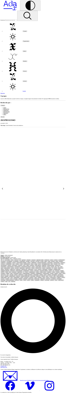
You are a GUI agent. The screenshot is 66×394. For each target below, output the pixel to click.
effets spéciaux (38, 265)
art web (42, 261)
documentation (4, 265)
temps (21, 280)
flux (58, 266)
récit (8, 277)
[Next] (63, 188)
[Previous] (2, 188)
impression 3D (24, 269)
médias (37, 272)
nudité (64, 273)
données (9, 265)
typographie (37, 280)
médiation (49, 272)
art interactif (3, 261)
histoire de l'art (38, 268)
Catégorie (3, 105)
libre (10, 272)
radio (54, 276)
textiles (28, 280)
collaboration (33, 262)
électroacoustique (50, 265)
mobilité (7, 273)
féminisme (44, 266)
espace (33, 266)
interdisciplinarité (19, 270)
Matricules (3, 93)
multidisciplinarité (26, 273)
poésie (45, 274)
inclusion (39, 269)
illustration (7, 269)
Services (24, 71)
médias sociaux (43, 272)
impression (18, 269)
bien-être (53, 261)
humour (43, 268)
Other (5, 114)
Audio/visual (6, 110)
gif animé (17, 268)
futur (61, 266)
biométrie (61, 261)
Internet (31, 270)
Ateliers (24, 51)
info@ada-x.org (4, 367)
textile (25, 280)
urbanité (42, 280)
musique (51, 273)
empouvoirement (10, 266)
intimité (50, 270)
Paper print (6, 113)
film (56, 266)
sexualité (7, 278)
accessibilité (7, 259)
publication (38, 276)
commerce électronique (41, 262)
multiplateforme (39, 273)
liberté (7, 272)
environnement (17, 266)
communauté (49, 262)
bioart (57, 261)
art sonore (33, 261)
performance (21, 274)
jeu (53, 270)
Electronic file (6, 109)
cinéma (28, 262)
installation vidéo (57, 269)
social (11, 278)
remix (12, 277)
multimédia (33, 273)
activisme (16, 259)
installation (50, 269)
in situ (35, 269)
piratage (41, 274)
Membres (25, 61)
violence (2, 281)
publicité (43, 276)
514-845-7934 (3, 366)
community (63, 262)
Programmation (26, 41)
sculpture (58, 277)
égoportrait (44, 265)
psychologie (33, 276)
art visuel (37, 261)
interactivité (12, 270)
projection (18, 276)
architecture (47, 259)
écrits (24, 265)
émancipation (3, 266)
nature (60, 273)
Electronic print (6, 111)
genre (2, 268)
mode (11, 273)
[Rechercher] (27, 16)
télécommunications (10, 280)
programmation (12, 276)
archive (51, 259)
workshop (13, 281)
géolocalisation (7, 268)
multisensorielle (46, 273)
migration (62, 272)
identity (2, 269)
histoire (33, 268)
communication (56, 262)
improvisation (30, 269)
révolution (31, 277)
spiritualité (25, 278)
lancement (57, 270)
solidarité (20, 278)
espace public (38, 266)
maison (26, 272)
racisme (50, 276)
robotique (39, 277)
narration (56, 273)
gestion (12, 268)
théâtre (32, 280)
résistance (26, 277)
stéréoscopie (36, 278)
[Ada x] (10, 10)
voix (9, 281)
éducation (32, 265)
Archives (24, 81)
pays (8, 274)
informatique (45, 269)
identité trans (60, 268)
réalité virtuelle (3, 277)
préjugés (6, 276)
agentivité (23, 259)
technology (3, 280)
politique (49, 274)
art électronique (61, 259)
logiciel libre (20, 272)
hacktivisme (28, 268)
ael (20, 259)
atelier (46, 261)
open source (3, 274)
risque (35, 277)
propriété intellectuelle (25, 276)
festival (52, 266)
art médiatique (9, 261)
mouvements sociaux (18, 273)
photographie (36, 274)
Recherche (3, 20)
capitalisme (3, 262)
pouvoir (2, 276)
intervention (36, 270)
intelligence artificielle (5, 270)
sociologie (15, 278)
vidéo (56, 280)
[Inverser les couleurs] (30, 6)
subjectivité (42, 278)
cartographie (9, 262)
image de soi (12, 269)
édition (28, 265)
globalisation (22, 268)
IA (52, 268)
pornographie (54, 274)
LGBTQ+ (2, 272)
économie (20, 265)
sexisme (2, 278)
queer (47, 276)
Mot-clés (2, 116)
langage (61, 270)
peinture (15, 274)
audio (49, 261)
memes (53, 272)
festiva (48, 266)
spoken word (30, 278)
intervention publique (44, 270)
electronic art (57, 265)
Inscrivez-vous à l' (34, 380)
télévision (17, 280)
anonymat (33, 259)
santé (44, 277)
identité (55, 268)
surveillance (53, 278)
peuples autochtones (28, 274)
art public (28, 261)
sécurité (63, 277)
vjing (6, 281)
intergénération (26, 270)
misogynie (3, 273)
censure (13, 262)
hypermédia (48, 268)
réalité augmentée (60, 276)
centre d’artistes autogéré (21, 262)
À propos (25, 31)
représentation (16, 277)
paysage (11, 274)
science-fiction (53, 277)
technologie (59, 278)
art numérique (15, 261)
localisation (14, 272)
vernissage (47, 280)
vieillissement (60, 280)
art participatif (22, 261)
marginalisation (32, 272)
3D (1, 259)
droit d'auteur (14, 265)
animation (28, 259)
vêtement (52, 280)
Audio (5, 107)
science (47, 277)
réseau (22, 277)
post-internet (60, 274)
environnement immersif (26, 266)
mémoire (57, 272)
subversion (48, 278)
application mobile (40, 259)
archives (55, 259)
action (12, 259)
